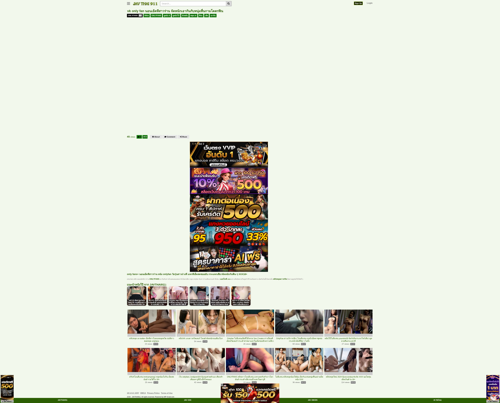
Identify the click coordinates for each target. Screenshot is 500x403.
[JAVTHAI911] (145, 3)
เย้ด (206, 15)
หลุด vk (193, 15)
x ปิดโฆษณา (7, 401)
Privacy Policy (153, 393)
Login (370, 3)
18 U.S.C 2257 (133, 393)
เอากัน (213, 15)
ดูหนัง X (167, 15)
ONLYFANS (134, 15)
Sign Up (358, 3)
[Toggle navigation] (129, 3)
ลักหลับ (185, 15)
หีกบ (200, 15)
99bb (146, 15)
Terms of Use (167, 393)
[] (229, 3)
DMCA (143, 393)
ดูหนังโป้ (176, 15)
